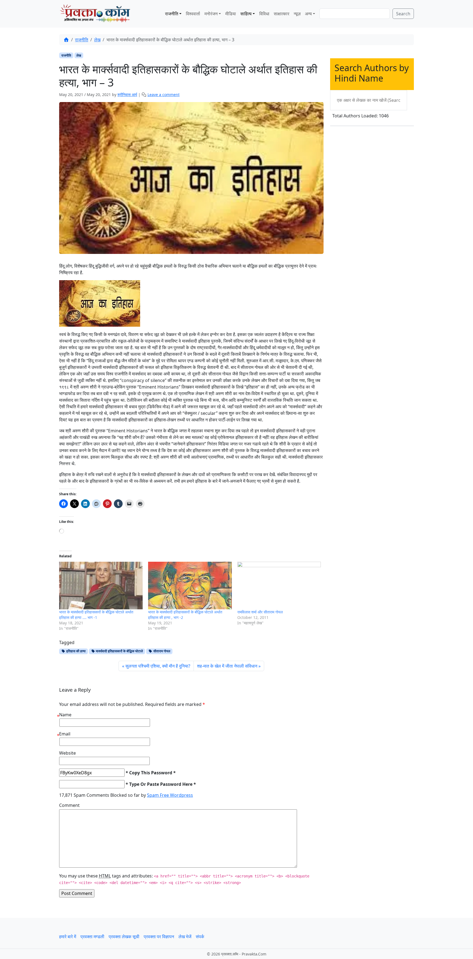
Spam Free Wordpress (170, 795)
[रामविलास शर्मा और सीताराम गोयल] (279, 586)
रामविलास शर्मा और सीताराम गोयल (260, 612)
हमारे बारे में (67, 937)
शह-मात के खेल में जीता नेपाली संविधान (227, 666)
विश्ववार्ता (193, 14)
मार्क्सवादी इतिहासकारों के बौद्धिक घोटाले (119, 651)
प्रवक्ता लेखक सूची (124, 937)
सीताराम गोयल (161, 651)
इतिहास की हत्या (75, 651)
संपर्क (200, 937)
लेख (97, 40)
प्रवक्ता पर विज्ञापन (159, 937)
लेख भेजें (184, 937)
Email (64, 734)
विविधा (264, 14)
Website (67, 753)
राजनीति (171, 14)
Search (403, 14)
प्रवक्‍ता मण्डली (92, 937)
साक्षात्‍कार (281, 14)
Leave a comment (164, 94)
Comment (69, 805)
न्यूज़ (297, 14)
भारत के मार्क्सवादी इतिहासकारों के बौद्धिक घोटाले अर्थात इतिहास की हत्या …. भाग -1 (96, 614)
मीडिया (230, 14)
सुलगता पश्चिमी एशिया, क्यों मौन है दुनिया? (157, 666)
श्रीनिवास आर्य (127, 94)
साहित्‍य (246, 14)
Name (65, 715)
